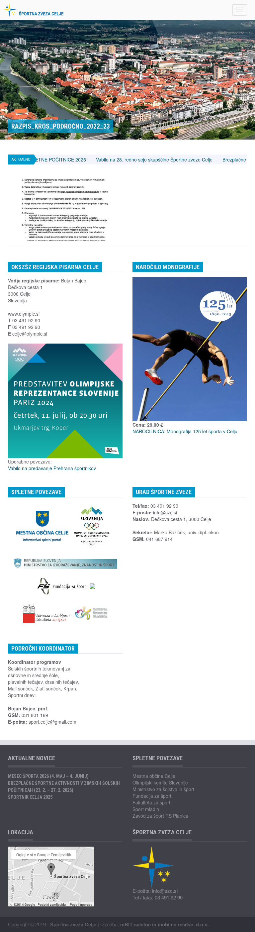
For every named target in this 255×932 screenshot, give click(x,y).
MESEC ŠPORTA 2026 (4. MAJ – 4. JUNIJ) (48, 776)
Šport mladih (145, 809)
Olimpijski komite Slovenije (160, 782)
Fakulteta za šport (151, 802)
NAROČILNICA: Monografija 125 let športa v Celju (184, 431)
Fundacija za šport (151, 795)
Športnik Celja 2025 (30, 797)
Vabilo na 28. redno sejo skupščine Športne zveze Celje (128, 159)
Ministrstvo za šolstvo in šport (163, 789)
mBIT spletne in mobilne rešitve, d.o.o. (164, 924)
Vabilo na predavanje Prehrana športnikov (52, 468)
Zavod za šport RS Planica (160, 815)
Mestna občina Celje (153, 776)
